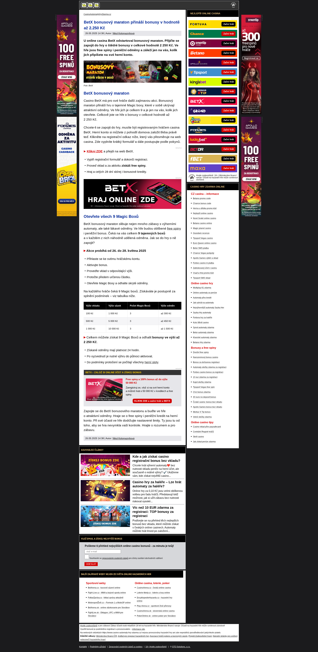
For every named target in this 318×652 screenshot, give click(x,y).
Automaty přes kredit (202, 298)
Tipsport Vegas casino (203, 238)
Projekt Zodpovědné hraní (200, 636)
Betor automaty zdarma (203, 332)
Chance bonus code (202, 203)
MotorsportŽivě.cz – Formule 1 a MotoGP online (109, 602)
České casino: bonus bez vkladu (207, 402)
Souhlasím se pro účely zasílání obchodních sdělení (126, 558)
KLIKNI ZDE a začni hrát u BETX (152, 401)
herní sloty (151, 362)
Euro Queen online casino (204, 243)
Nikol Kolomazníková (123, 33)
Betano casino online (202, 223)
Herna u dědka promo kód (204, 208)
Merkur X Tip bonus (202, 412)
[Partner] (251, 113)
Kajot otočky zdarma (202, 382)
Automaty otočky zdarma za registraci (209, 367)
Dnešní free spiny (201, 352)
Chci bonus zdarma (202, 392)
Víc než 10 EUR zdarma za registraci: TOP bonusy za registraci (153, 512)
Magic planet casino (202, 228)
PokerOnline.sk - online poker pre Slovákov (156, 616)
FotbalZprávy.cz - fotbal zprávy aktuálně (105, 598)
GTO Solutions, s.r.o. (181, 647)
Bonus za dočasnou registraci (206, 362)
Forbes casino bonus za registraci (208, 372)
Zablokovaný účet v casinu (205, 268)
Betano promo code (202, 198)
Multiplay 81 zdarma (202, 288)
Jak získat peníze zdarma (204, 441)
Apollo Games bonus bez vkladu (207, 407)
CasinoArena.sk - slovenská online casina (156, 611)
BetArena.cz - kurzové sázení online (104, 588)
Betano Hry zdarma (201, 342)
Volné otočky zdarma (202, 417)
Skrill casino (198, 436)
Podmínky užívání (98, 647)
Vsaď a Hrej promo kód (203, 273)
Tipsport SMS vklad (201, 278)
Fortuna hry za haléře (202, 317)
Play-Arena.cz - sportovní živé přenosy (154, 606)
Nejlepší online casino (203, 213)
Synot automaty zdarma (203, 327)
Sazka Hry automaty (202, 312)
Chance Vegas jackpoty (203, 253)
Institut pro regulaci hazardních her (133, 636)
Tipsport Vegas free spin (204, 387)
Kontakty (83, 647)
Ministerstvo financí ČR (106, 636)
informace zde (138, 629)
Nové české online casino (204, 218)
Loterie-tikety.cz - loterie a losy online (153, 593)
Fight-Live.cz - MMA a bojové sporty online (107, 593)
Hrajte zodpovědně (88, 626)
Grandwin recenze (201, 233)
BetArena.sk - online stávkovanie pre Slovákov (109, 607)
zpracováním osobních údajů (115, 558)
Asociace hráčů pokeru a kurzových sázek (168, 636)
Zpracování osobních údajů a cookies (125, 647)
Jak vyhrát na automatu (203, 302)
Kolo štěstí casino (201, 322)
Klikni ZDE (95, 151)
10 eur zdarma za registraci (205, 377)
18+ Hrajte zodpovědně (156, 647)
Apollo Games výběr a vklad (205, 258)
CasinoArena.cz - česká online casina (154, 588)
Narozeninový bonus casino (205, 357)
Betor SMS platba (201, 248)
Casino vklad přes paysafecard (207, 427)
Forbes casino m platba (203, 263)
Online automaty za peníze (205, 293)
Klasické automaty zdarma (205, 337)
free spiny (174, 228)
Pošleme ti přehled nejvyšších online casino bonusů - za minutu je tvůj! (129, 545)
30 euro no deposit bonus (204, 397)
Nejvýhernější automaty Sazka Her (208, 307)
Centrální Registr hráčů (203, 432)
